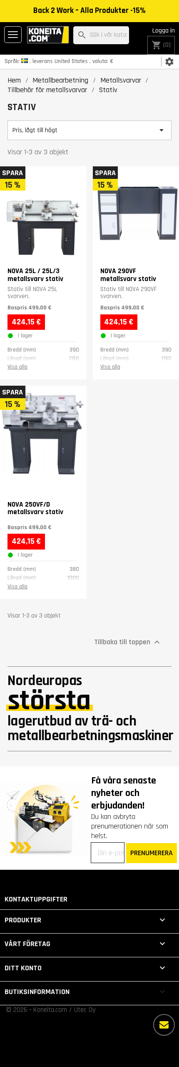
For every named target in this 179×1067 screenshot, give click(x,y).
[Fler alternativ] (164, 1025)
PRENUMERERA (151, 853)
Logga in (163, 30)
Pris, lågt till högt (89, 130)
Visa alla (17, 367)
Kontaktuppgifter (36, 899)
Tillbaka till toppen (128, 642)
